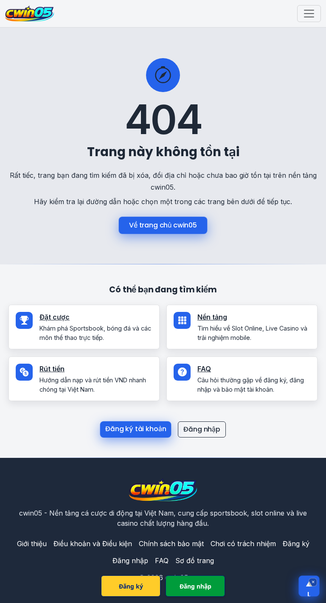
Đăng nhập (201, 429)
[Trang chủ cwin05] (29, 13)
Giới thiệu (32, 543)
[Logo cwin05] (163, 489)
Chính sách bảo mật (171, 543)
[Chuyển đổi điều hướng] (309, 13)
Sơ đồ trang (194, 560)
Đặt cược (54, 317)
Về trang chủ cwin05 (163, 225)
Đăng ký (296, 543)
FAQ (204, 369)
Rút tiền (52, 369)
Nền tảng (212, 317)
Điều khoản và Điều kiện (92, 543)
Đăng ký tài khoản (135, 429)
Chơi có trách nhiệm (243, 543)
